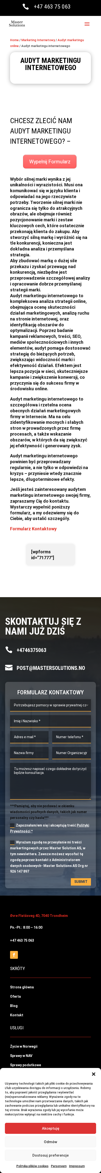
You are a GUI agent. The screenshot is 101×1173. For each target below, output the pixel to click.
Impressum (77, 1166)
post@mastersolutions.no (51, 668)
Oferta (15, 996)
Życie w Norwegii (24, 1046)
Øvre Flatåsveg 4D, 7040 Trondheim (39, 916)
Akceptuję (50, 1128)
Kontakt (16, 1015)
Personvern (59, 1166)
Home (14, 40)
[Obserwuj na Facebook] (14, 955)
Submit (81, 882)
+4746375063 (31, 650)
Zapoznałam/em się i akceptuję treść (49, 828)
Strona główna (22, 987)
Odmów (50, 1142)
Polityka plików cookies (32, 1166)
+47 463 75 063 (52, 6)
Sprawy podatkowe (25, 1065)
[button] (93, 1074)
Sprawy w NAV (21, 1056)
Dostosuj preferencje (50, 1155)
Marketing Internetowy (38, 40)
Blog (14, 1006)
